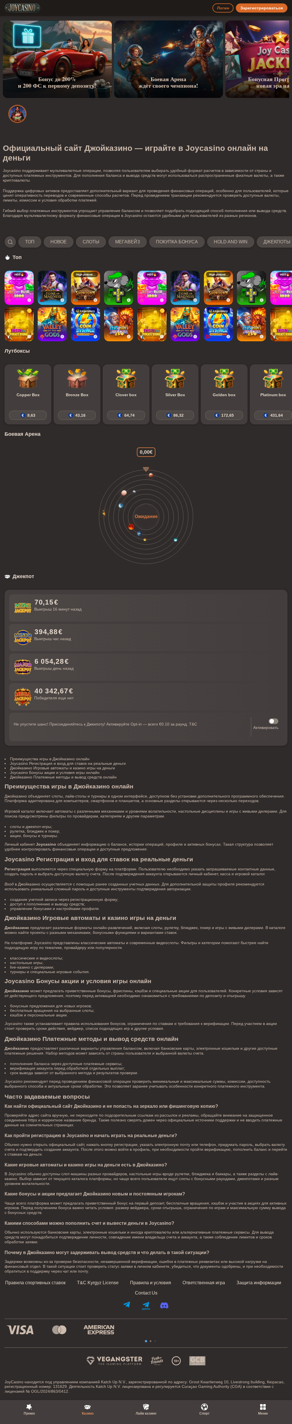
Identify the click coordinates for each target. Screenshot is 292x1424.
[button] (146, 242)
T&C (193, 724)
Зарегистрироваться (261, 8)
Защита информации (258, 1283)
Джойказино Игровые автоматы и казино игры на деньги (62, 768)
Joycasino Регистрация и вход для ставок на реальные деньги (68, 763)
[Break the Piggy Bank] (19, 324)
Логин (223, 8)
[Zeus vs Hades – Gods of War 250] (118, 324)
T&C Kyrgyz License (98, 1283)
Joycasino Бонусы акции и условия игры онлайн (55, 772)
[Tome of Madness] (52, 288)
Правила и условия (150, 1283)
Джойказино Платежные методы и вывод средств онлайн (63, 777)
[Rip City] (118, 288)
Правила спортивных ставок (35, 1283)
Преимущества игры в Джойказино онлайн (50, 759)
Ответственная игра (203, 1283)
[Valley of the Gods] (52, 324)
